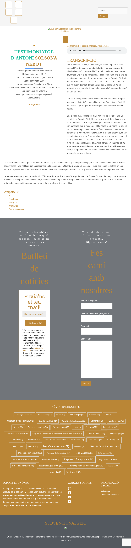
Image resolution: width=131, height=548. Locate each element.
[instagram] (69, 489)
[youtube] (69, 498)
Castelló (110, 415)
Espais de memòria (38, 427)
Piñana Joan (105, 453)
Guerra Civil (96, 433)
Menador (79, 446)
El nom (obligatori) (89, 301)
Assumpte (85, 326)
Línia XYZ (18, 446)
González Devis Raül (17, 434)
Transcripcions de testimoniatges (86, 466)
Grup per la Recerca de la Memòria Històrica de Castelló (57, 434)
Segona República (108, 460)
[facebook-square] (69, 494)
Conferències (116, 421)
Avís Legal (105, 491)
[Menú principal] (65, 39)
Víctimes (74, 472)
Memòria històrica (56, 446)
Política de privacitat (110, 495)
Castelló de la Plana (20, 421)
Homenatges (117, 433)
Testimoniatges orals (51, 466)
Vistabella (56, 472)
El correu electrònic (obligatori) (95, 313)
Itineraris (17, 440)
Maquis (33, 446)
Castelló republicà (48, 421)
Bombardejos (77, 415)
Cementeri (97, 421)
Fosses (92, 427)
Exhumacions (60, 427)
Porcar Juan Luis (25, 459)
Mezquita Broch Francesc (104, 446)
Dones (18, 427)
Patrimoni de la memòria (58, 453)
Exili (77, 427)
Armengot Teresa (24, 415)
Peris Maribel (84, 453)
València (113, 466)
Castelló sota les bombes (73, 421)
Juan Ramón (95, 440)
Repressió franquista (78, 459)
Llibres (113, 439)
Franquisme (110, 427)
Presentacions (50, 459)
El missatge (86, 339)
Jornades (34, 440)
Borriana (94, 415)
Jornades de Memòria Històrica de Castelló (64, 440)
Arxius (60, 415)
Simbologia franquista (23, 466)
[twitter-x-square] (69, 502)
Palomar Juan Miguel (30, 453)
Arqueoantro (45, 415)
